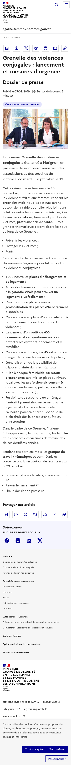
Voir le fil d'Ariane (11, 37)
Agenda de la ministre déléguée (18, 572)
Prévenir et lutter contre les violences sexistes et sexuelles (31, 622)
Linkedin (6, 48)
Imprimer (45, 48)
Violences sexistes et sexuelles (22, 104)
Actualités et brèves (12, 586)
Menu (66, 4)
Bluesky (35, 48)
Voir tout (7, 608)
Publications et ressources (15, 603)
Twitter (26, 48)
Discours (7, 592)
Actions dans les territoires (16, 652)
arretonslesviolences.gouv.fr (19, 702)
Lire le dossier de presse (23, 491)
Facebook (16, 48)
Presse (6, 597)
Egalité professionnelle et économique (22, 644)
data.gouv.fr (50, 702)
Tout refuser (57, 749)
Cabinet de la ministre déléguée (18, 567)
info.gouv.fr (10, 709)
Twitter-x (40, 541)
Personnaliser (56, 759)
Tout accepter (34, 749)
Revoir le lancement (20, 485)
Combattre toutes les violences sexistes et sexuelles (28, 627)
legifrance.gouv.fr (33, 709)
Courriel (55, 48)
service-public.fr (12, 716)
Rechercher (56, 4)
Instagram (18, 541)
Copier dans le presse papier (64, 48)
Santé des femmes (12, 636)
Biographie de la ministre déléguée (20, 561)
